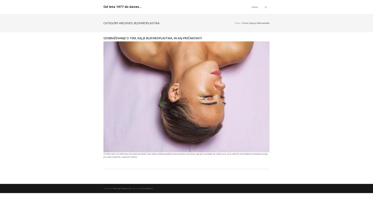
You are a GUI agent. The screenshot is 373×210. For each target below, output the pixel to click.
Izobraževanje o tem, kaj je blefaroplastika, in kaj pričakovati (152, 38)
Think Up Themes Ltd (122, 188)
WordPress (148, 188)
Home (237, 23)
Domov (255, 7)
